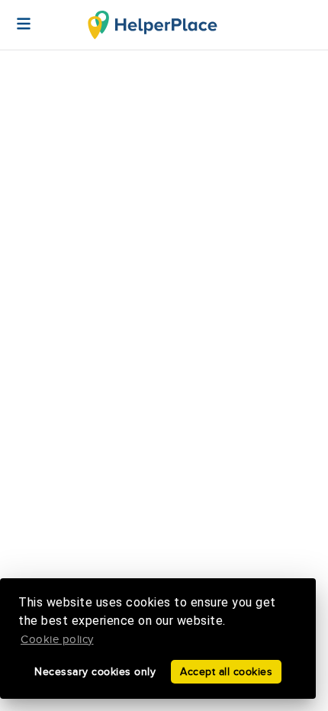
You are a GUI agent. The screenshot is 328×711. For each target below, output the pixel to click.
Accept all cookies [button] (226, 671)
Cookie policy (57, 639)
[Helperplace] (16, 16)
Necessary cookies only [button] (95, 671)
